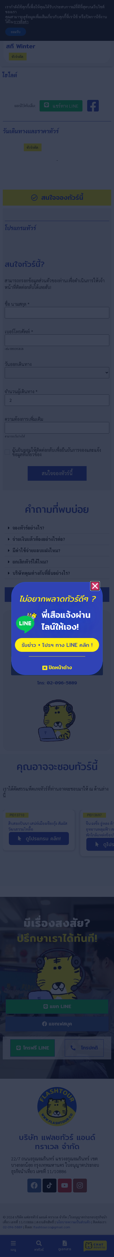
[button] (95, 586)
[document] (57, 628)
